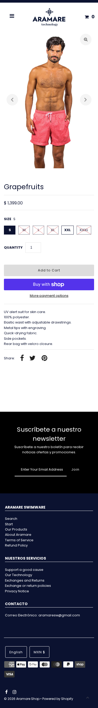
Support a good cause (24, 569)
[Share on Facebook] (22, 358)
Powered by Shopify (57, 698)
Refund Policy (16, 545)
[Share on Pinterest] (44, 358)
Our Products (16, 529)
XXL (67, 229)
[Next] (85, 99)
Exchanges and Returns (24, 580)
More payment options (49, 295)
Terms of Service (19, 540)
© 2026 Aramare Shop (21, 698)
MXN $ (39, 652)
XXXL (83, 229)
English (16, 652)
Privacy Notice (17, 591)
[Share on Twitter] (32, 358)
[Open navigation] (12, 17)
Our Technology (18, 575)
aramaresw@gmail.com (59, 615)
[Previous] (12, 99)
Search (11, 518)
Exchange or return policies (28, 585)
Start (9, 524)
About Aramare (18, 534)
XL (53, 229)
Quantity (13, 247)
